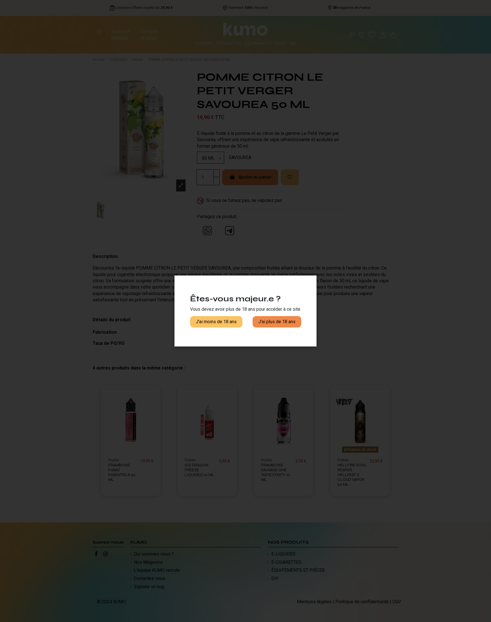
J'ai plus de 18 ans (277, 321)
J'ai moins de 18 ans (216, 321)
